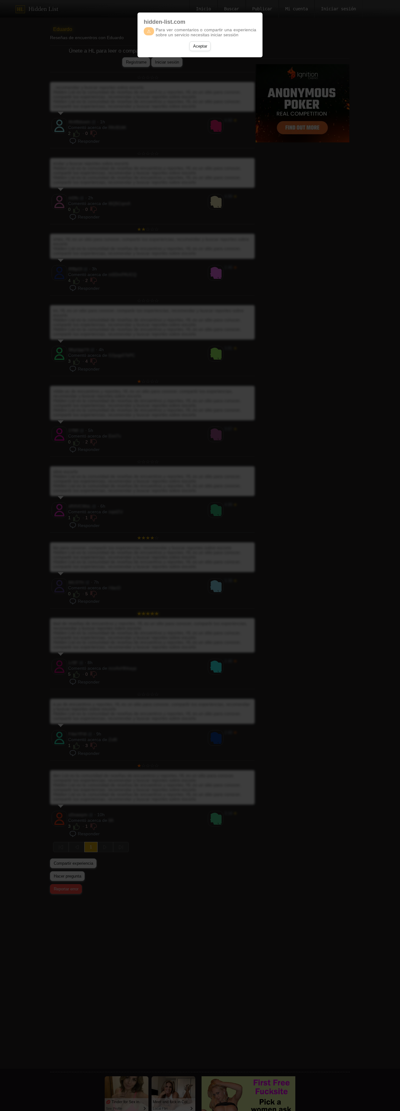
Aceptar (200, 46)
